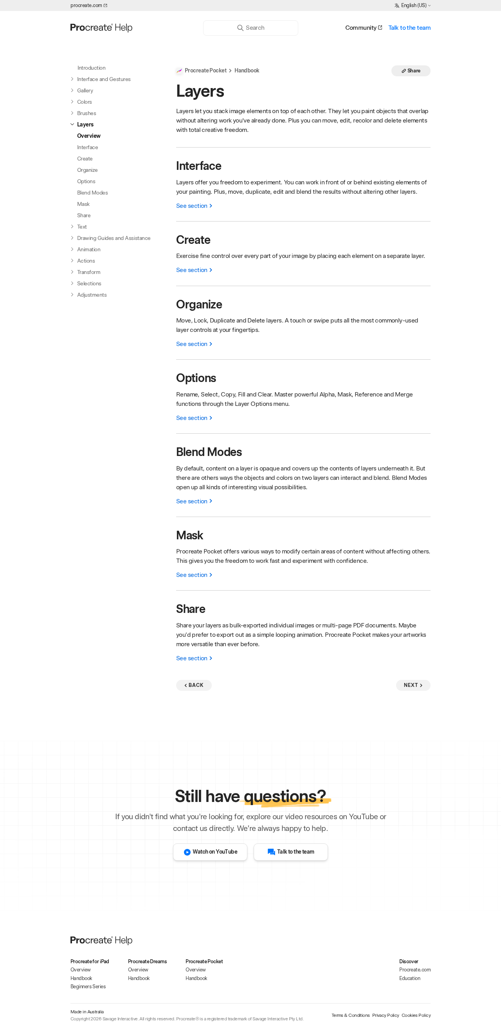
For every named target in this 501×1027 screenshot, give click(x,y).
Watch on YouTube (215, 852)
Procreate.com (415, 970)
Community (361, 28)
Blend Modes (92, 192)
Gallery (85, 90)
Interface (87, 147)
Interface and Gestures (104, 79)
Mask (83, 204)
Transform (88, 272)
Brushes (86, 113)
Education (409, 978)
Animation (88, 249)
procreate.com (86, 5)
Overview (89, 136)
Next (411, 685)
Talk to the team (409, 28)
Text (82, 226)
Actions (86, 261)
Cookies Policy (416, 1015)
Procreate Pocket (205, 71)
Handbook (247, 70)
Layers (85, 124)
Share (83, 215)
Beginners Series (88, 986)
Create (85, 158)
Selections (89, 283)
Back (196, 685)
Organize (87, 170)
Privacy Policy (385, 1015)
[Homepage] (130, 27)
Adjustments (91, 295)
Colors (84, 102)
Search (255, 27)
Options (86, 181)
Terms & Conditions (351, 1015)
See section (191, 206)
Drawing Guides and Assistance (114, 238)
